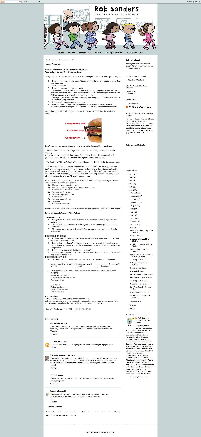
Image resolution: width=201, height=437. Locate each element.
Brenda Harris (56, 341)
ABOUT (71, 52)
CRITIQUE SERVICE (114, 52)
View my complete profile (136, 377)
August (134, 206)
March (134, 222)
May (133, 215)
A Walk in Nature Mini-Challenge (140, 240)
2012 (131, 190)
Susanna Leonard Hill (60, 355)
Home (83, 411)
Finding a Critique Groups (141, 277)
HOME (61, 52)
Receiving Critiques (138, 268)
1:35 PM (53, 368)
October (134, 199)
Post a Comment (55, 407)
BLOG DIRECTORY (134, 52)
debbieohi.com (132, 128)
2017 (131, 174)
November (135, 196)
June (133, 212)
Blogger (112, 432)
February (135, 225)
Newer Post (50, 411)
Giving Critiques (137, 271)
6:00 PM (53, 402)
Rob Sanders (56, 391)
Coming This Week (138, 260)
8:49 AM (53, 384)
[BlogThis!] (83, 309)
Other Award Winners (139, 292)
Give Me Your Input (138, 284)
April (133, 218)
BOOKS (98, 52)
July (132, 209)
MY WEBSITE (84, 52)
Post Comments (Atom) (66, 415)
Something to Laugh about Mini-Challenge (141, 255)
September (135, 202)
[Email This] (80, 309)
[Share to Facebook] (87, 309)
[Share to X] (85, 309)
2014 (131, 184)
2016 (131, 177)
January (134, 301)
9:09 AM (53, 334)
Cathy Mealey (56, 323)
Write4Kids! (134, 103)
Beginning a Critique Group (141, 274)
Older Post (116, 411)
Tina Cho (54, 375)
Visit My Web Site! (136, 80)
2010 (131, 308)
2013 (131, 187)
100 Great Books (136, 236)
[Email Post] (76, 309)
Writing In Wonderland (140, 107)
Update (133, 227)
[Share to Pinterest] (89, 309)
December (135, 193)
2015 (131, 180)
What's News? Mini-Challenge (138, 250)
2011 (130, 305)
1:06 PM (53, 348)
